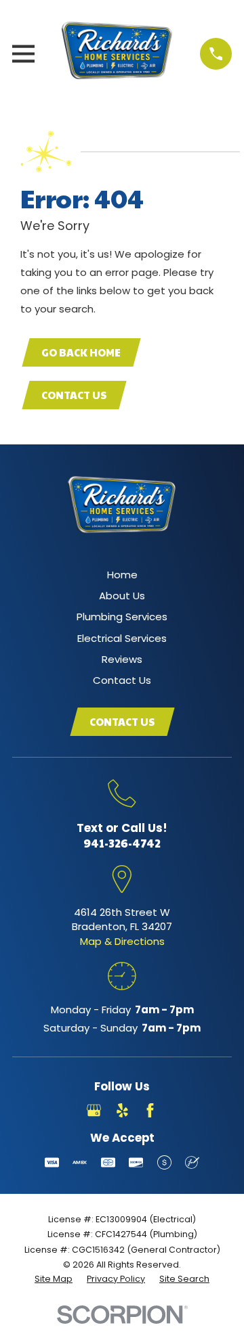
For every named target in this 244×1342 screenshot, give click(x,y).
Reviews (122, 659)
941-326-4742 (122, 843)
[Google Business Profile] (94, 1110)
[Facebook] (150, 1110)
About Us (122, 595)
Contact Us (73, 395)
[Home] (117, 53)
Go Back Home (81, 352)
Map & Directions (122, 941)
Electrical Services (122, 638)
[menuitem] (54, 1279)
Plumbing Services (122, 616)
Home (122, 575)
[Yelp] (122, 1110)
